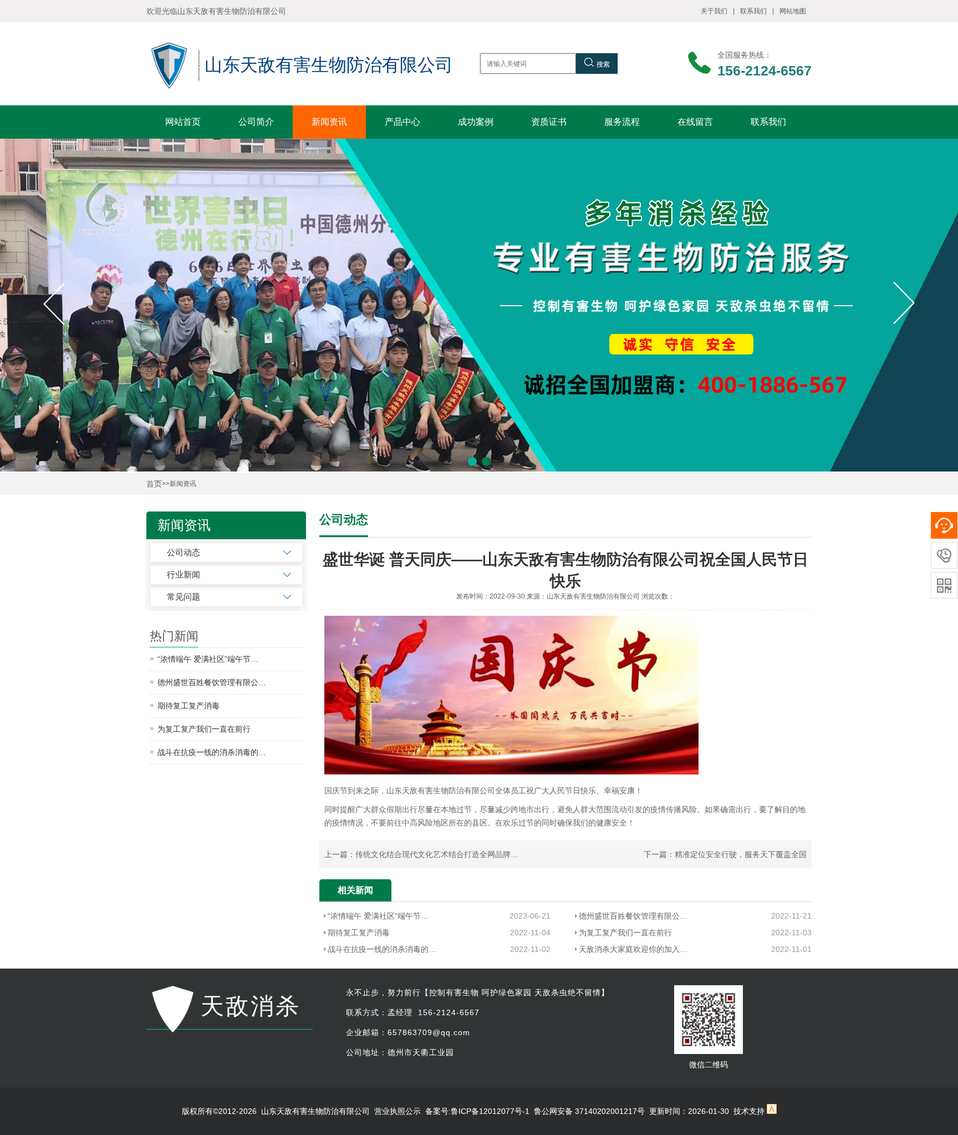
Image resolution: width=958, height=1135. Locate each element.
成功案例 (475, 121)
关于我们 (714, 11)
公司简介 (256, 121)
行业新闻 (183, 574)
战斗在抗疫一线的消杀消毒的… (382, 949)
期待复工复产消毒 (359, 932)
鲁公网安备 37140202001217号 (589, 1111)
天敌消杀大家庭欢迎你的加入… (633, 949)
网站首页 (183, 121)
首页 (154, 484)
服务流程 (622, 121)
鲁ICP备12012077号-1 (490, 1111)
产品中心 (402, 121)
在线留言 (695, 121)
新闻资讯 (329, 121)
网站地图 (792, 11)
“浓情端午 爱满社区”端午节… (378, 915)
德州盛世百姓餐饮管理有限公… (633, 915)
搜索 (603, 64)
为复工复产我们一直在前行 (625, 932)
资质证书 (549, 121)
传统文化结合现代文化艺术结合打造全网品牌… (436, 854)
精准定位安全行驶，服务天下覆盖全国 (741, 854)
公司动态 (183, 552)
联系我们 (753, 11)
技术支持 (749, 1111)
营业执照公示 (397, 1111)
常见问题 (183, 596)
